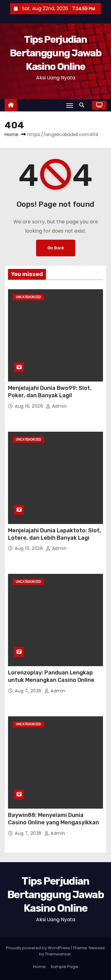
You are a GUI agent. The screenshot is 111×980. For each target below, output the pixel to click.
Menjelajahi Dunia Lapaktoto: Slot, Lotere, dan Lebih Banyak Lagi (54, 534)
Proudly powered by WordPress (38, 948)
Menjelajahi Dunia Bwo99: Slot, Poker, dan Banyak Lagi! (50, 392)
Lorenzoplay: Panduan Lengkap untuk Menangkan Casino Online (51, 676)
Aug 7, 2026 (29, 691)
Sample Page (64, 967)
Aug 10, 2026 (29, 548)
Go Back (55, 247)
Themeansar (58, 954)
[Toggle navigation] (69, 105)
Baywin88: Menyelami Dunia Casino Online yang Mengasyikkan (53, 819)
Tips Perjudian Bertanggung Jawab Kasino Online (55, 53)
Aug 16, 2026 (29, 406)
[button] (83, 105)
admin (59, 406)
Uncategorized (28, 297)
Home (11, 134)
